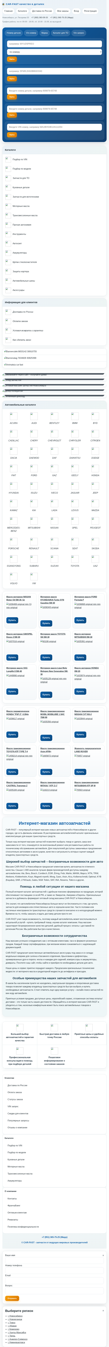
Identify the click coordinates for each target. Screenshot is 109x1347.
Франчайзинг (14, 1205)
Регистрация (90, 11)
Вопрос (8, 1285)
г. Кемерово (13, 1329)
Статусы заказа (15, 1099)
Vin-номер (31, 33)
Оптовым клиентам (17, 1212)
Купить (12, 620)
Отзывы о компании (17, 1127)
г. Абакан (12, 1326)
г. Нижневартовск (16, 1342)
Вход (76, 11)
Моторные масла (16, 1166)
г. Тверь (11, 1336)
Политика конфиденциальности (23, 1227)
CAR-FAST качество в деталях (25, 4)
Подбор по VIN (15, 1145)
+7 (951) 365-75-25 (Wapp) (61, 17)
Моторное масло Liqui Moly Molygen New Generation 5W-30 (54, 671)
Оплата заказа (15, 1092)
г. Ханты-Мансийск (17, 1332)
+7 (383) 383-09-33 (39, 17)
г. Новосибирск (15, 1316)
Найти (11, 97)
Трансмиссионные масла (20, 1174)
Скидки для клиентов (18, 1113)
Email (8, 1275)
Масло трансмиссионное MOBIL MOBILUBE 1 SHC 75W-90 (52, 714)
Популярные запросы (18, 1120)
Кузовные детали (16, 1159)
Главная (8, 11)
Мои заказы (63, 11)
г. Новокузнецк (15, 1319)
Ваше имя (10, 1255)
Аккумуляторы (15, 1181)
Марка (44, 33)
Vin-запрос (79, 33)
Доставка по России (42, 11)
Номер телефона (13, 1265)
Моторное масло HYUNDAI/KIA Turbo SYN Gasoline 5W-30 (52, 600)
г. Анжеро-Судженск (17, 1339)
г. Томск (11, 1323)
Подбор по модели (17, 1152)
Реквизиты (13, 1220)
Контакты (12, 1198)
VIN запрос (13, 1106)
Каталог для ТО (60, 33)
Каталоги (22, 11)
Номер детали (14, 33)
